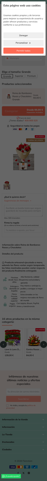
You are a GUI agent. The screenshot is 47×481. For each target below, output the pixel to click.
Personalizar (23, 43)
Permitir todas (23, 50)
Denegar (23, 35)
